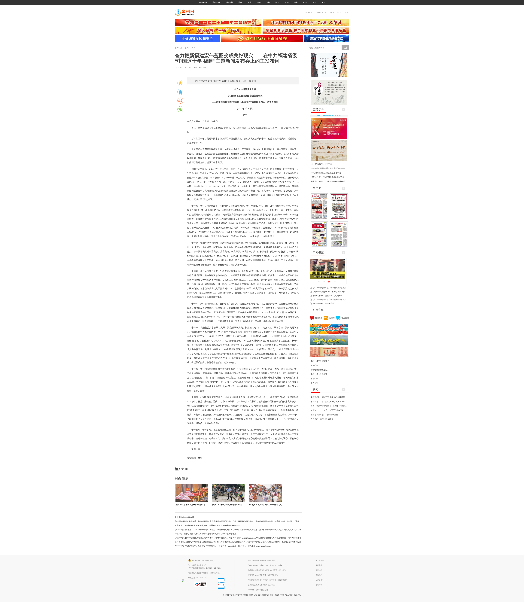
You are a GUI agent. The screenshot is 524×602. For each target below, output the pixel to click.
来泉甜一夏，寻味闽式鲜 (323, 304)
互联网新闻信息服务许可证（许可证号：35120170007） (268, 580)
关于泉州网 (320, 560)
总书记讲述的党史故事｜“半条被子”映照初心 (330, 406)
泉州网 (187, 48)
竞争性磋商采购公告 (319, 370)
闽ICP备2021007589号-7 (274, 565)
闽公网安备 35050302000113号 (202, 560)
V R (314, 3)
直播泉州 (229, 3)
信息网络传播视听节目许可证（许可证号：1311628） (267, 570)
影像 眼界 (182, 479)
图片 (296, 3)
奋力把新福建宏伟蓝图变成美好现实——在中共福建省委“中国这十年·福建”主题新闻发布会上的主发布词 (236, 58)
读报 (240, 3)
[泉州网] (185, 12)
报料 (277, 3)
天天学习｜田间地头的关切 (322, 419)
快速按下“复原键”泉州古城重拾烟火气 (265, 505)
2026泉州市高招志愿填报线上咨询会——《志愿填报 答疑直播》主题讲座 (341, 173)
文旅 (268, 3)
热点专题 (318, 309)
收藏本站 (320, 12)
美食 (249, 3)
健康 (259, 3)
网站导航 (319, 565)
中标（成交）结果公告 (320, 361)
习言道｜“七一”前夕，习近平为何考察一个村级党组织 (333, 410)
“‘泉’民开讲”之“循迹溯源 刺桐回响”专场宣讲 (329, 177)
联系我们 (319, 575)
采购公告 (314, 383)
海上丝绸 (345, 318)
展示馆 (332, 318)
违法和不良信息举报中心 (197, 565)
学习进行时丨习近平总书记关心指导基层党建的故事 (333, 397)
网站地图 (319, 570)
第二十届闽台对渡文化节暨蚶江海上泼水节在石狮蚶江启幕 (338, 288)
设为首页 (308, 12)
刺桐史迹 (318, 318)
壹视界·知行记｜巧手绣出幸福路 (324, 415)
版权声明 (319, 585)
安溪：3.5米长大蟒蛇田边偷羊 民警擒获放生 (231, 505)
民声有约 (203, 3)
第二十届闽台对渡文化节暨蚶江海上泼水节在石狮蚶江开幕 (338, 300)
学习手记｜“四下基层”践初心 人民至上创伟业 (330, 402)
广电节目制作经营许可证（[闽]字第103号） (263, 575)
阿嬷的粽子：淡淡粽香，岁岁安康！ (328, 296)
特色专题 (216, 3)
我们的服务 (320, 580)
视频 (287, 3)
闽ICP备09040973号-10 (256, 565)
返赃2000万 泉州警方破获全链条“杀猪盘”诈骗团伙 (196, 505)
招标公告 (314, 365)
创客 (305, 3)
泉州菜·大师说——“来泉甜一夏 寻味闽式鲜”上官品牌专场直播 (337, 182)
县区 (323, 3)
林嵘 (200, 458)
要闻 (193, 48)
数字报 (317, 187)
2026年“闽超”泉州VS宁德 (321, 164)
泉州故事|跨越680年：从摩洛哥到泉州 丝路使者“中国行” (337, 292)
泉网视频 (318, 252)
